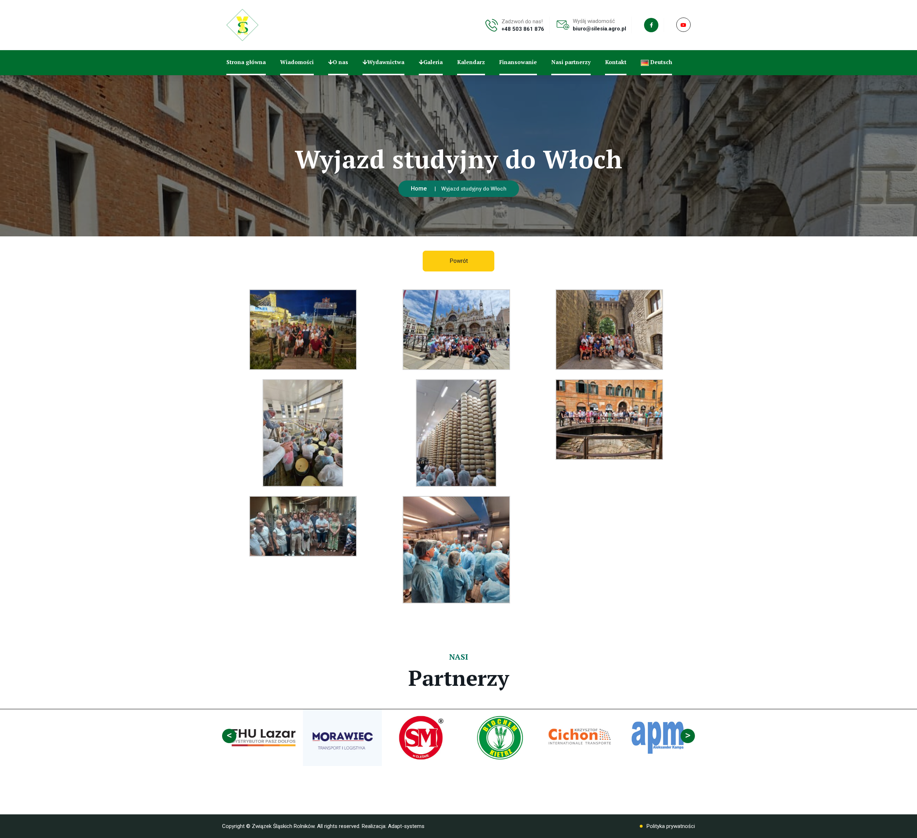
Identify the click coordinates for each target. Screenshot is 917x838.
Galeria (433, 62)
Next (688, 736)
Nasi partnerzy (571, 62)
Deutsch (660, 62)
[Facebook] (651, 25)
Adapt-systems (406, 826)
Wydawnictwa (385, 62)
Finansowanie (518, 62)
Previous (229, 736)
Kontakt (615, 62)
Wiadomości (297, 62)
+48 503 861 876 (522, 29)
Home (419, 188)
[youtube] (683, 25)
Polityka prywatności (671, 826)
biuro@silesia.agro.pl (599, 28)
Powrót (459, 260)
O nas (340, 62)
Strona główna (246, 62)
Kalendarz (471, 62)
